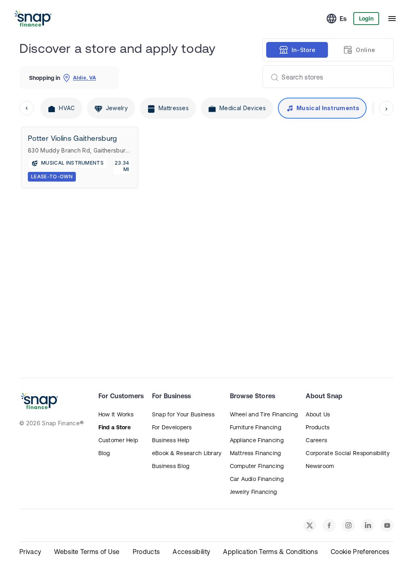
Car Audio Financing (257, 479)
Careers (316, 440)
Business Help (171, 440)
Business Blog (171, 466)
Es (343, 18)
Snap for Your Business (183, 414)
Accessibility (191, 551)
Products (318, 427)
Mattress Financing (255, 453)
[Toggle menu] (392, 18)
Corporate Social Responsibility (348, 453)
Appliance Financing (257, 440)
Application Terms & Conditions (270, 551)
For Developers (172, 427)
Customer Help (118, 440)
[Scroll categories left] (26, 108)
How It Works (115, 414)
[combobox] (325, 77)
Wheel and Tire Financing (264, 414)
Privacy (30, 551)
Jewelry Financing (253, 492)
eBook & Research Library (187, 453)
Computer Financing (257, 466)
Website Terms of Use (86, 551)
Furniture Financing (255, 427)
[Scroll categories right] (386, 108)
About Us (318, 414)
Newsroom (320, 466)
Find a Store (114, 427)
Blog (104, 453)
